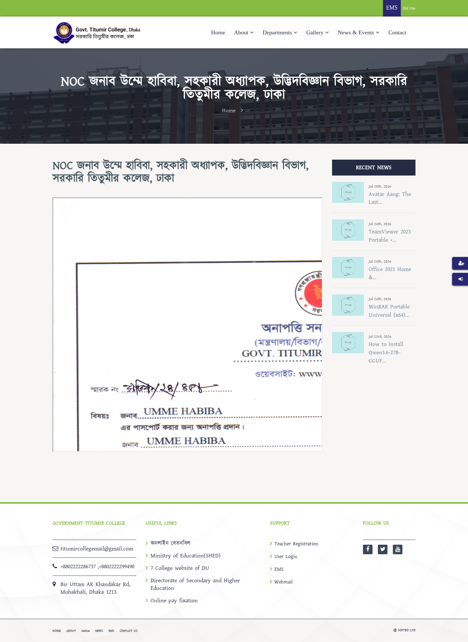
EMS (279, 569)
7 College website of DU (180, 568)
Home (218, 32)
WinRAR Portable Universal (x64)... (389, 311)
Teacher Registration (296, 543)
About (241, 32)
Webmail (283, 581)
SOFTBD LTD (406, 630)
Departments (277, 32)
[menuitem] (460, 273)
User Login (285, 556)
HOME (57, 631)
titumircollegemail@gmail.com (96, 549)
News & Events (356, 32)
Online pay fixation (174, 600)
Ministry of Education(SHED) (186, 556)
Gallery (314, 32)
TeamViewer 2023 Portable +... (390, 236)
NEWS (99, 631)
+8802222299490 (116, 566)
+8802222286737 (78, 566)
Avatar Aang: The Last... (390, 198)
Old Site (409, 8)
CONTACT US (129, 631)
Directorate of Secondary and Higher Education (195, 584)
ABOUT (71, 631)
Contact (397, 32)
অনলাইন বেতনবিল (170, 543)
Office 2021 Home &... (390, 273)
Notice (86, 631)
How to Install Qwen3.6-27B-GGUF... (386, 352)
